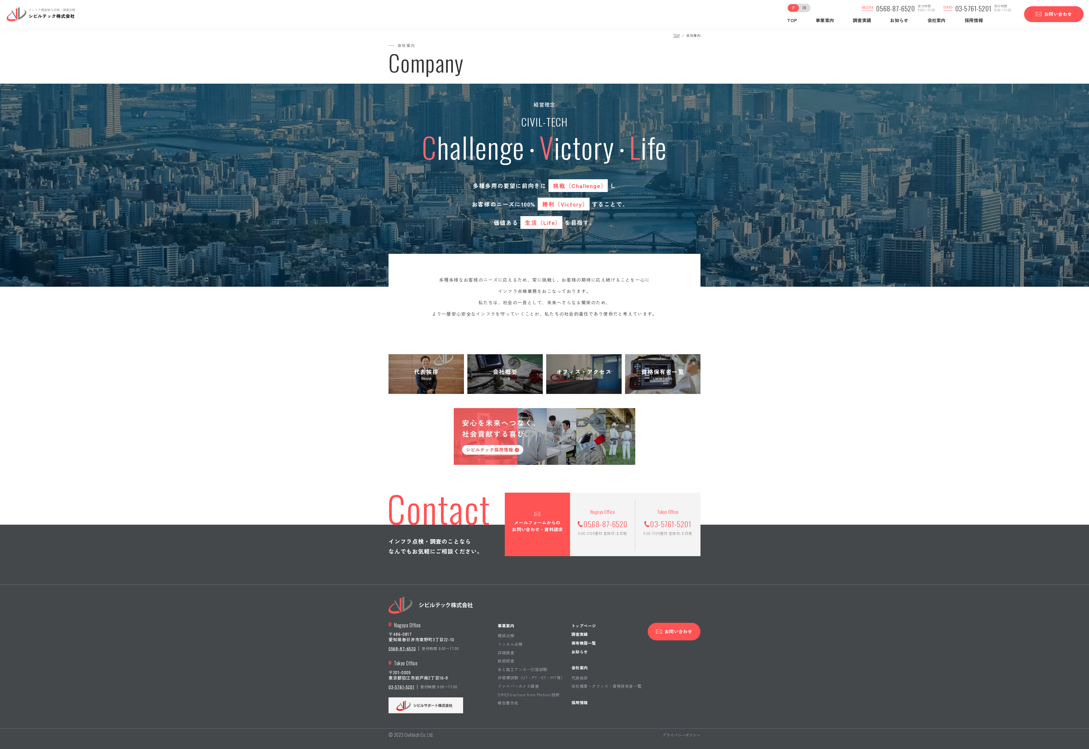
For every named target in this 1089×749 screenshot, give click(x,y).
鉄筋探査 (506, 661)
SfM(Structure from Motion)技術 (529, 694)
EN (804, 7)
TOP (792, 20)
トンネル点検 (510, 644)
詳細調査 (506, 652)
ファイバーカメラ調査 (518, 686)
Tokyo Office (405, 663)
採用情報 (974, 20)
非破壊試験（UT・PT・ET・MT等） (531, 677)
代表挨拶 (579, 678)
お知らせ (899, 20)
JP (793, 7)
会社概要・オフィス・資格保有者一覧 (606, 686)
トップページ (583, 625)
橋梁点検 (506, 635)
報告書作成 (508, 703)
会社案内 (936, 20)
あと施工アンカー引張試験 (522, 669)
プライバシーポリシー (681, 735)
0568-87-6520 (895, 8)
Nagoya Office (407, 625)
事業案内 (506, 625)
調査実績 (862, 20)
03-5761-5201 (973, 8)
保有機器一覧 (583, 643)
